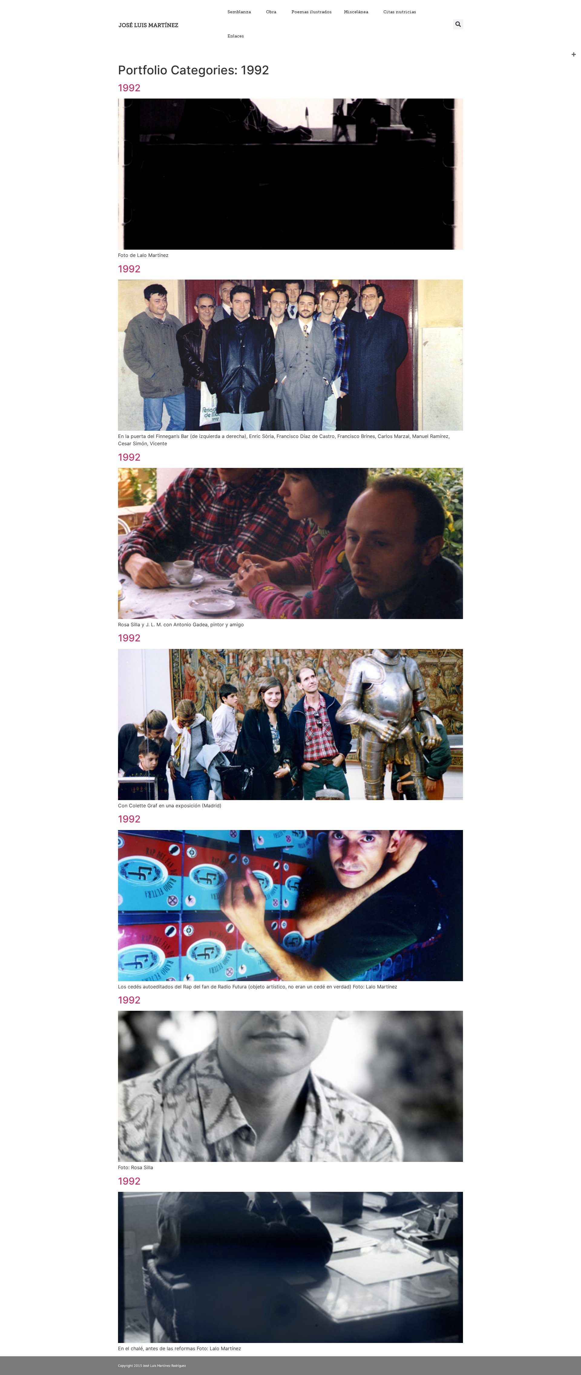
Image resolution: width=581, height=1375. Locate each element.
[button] (458, 24)
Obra (271, 12)
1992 (129, 88)
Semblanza (239, 12)
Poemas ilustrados (311, 12)
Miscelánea (356, 12)
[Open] (573, 54)
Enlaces (236, 36)
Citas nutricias (399, 12)
